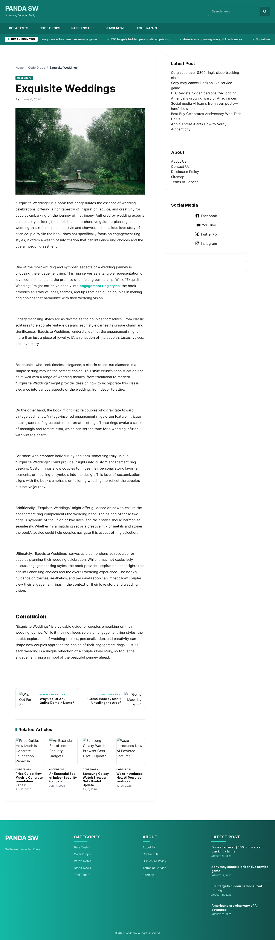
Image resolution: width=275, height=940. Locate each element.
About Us (178, 161)
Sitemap (177, 177)
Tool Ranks (147, 28)
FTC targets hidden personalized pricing (117, 39)
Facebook (209, 216)
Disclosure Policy (185, 171)
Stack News (115, 28)
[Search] (265, 11)
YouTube (209, 225)
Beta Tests (18, 28)
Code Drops (50, 28)
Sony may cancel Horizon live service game (42, 39)
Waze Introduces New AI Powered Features (129, 777)
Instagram (209, 243)
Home (19, 67)
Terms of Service (185, 182)
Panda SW (21, 8)
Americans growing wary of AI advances (189, 39)
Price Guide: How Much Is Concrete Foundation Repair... (29, 779)
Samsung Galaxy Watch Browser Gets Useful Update (96, 779)
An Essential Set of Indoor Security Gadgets (63, 777)
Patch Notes (82, 28)
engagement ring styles (100, 286)
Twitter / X (208, 234)
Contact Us (180, 166)
